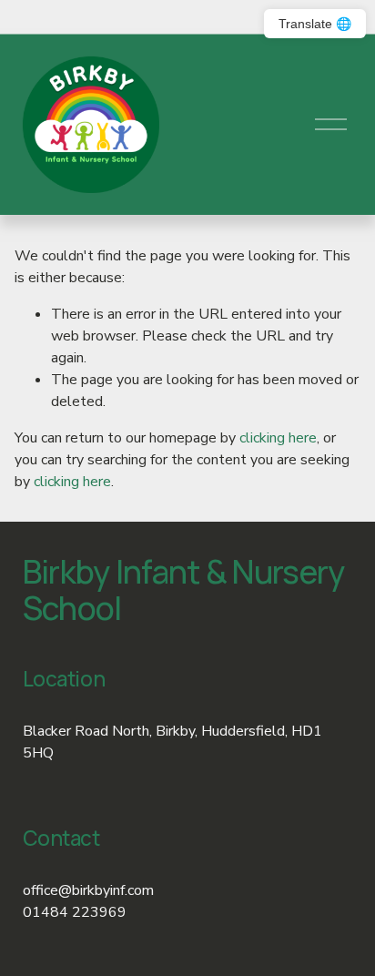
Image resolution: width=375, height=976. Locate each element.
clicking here (278, 438)
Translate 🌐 (315, 23)
